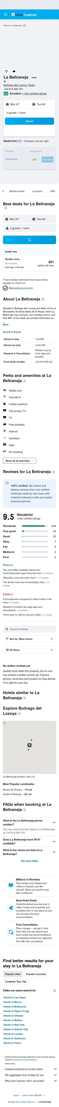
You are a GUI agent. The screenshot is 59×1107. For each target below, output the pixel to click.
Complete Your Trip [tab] (15, 981)
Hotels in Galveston (15, 1038)
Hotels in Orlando (13, 1015)
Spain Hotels (28, 1095)
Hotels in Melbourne (15, 1006)
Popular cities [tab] (12, 974)
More (6, 324)
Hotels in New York (14, 1024)
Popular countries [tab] (36, 974)
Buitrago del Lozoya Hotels (20, 1101)
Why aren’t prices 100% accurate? (25, 1081)
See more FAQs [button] (29, 860)
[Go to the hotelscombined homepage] (24, 14)
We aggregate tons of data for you (24, 1075)
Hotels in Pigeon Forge (16, 1011)
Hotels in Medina (13, 1020)
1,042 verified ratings (34, 93)
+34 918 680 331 (13, 89)
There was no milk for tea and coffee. (27, 614)
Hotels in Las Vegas (15, 997)
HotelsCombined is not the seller (24, 1069)
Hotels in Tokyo (12, 1042)
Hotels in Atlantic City (16, 1029)
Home (16, 1095)
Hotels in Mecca (12, 1002)
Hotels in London (13, 1033)
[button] (5, 14)
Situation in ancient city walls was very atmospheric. (22, 608)
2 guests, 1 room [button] (16, 112)
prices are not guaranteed (24, 1059)
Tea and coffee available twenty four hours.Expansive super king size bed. (28, 571)
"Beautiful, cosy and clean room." (26, 577)
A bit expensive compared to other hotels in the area (27, 600)
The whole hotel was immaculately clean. (26, 584)
